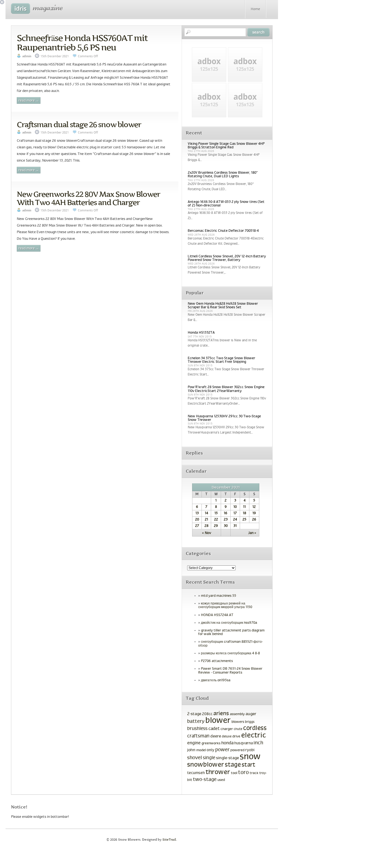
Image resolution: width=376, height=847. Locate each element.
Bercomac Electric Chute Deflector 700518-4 (223, 231)
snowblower (205, 765)
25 (244, 519)
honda (227, 743)
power (222, 750)
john (191, 750)
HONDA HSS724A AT (217, 615)
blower (218, 721)
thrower (218, 772)
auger (251, 714)
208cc (207, 714)
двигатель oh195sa (215, 680)
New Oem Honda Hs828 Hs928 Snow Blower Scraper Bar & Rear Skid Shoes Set (223, 305)
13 (197, 513)
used (221, 780)
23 (226, 519)
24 (235, 519)
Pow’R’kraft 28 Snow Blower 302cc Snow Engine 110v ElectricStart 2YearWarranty (226, 389)
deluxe (226, 736)
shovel (194, 758)
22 (216, 519)
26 (254, 519)
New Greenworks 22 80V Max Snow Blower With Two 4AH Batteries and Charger (88, 198)
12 (254, 507)
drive (236, 736)
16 (225, 513)
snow (250, 757)
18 (244, 513)
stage (233, 765)
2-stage (194, 714)
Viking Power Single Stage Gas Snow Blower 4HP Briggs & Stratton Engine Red (226, 145)
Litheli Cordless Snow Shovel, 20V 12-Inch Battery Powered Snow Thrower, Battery (227, 258)
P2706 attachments (217, 661)
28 (206, 526)
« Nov (206, 533)
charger (226, 729)
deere (215, 736)
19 (254, 513)
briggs (250, 722)
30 (226, 526)
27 (197, 526)
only (210, 750)
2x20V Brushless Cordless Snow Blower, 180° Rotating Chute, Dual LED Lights (223, 174)
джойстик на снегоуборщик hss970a (229, 623)
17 (235, 513)
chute (238, 729)
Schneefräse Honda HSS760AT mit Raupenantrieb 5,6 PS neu (82, 43)
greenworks (210, 743)
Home (255, 9)
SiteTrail (169, 839)
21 (206, 519)
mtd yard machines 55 (218, 596)
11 (244, 507)
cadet (214, 729)
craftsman (198, 736)
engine (194, 743)
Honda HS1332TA (201, 332)
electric (253, 735)
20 (197, 519)
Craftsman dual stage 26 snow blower (79, 124)
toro (243, 772)
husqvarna (243, 743)
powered (237, 750)
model (201, 750)
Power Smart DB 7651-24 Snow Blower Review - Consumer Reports (230, 670)
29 (216, 526)
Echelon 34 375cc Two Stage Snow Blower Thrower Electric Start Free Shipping (221, 360)
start (248, 765)
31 (235, 526)
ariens (221, 713)
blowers (237, 722)
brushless (197, 729)
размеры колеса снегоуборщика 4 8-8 (230, 653)
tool (234, 773)
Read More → (28, 100)
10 (235, 507)
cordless (255, 728)
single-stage (227, 758)
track (254, 773)
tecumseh (196, 773)
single (209, 758)
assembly (237, 714)
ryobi (250, 750)
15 (216, 513)
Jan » (252, 533)
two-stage (205, 779)
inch (258, 743)
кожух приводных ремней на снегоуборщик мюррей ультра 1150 (225, 605)
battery (196, 721)
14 (206, 513)
